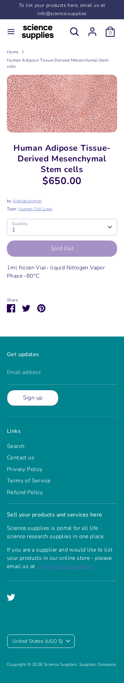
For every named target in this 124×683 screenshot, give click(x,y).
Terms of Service (29, 480)
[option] (62, 103)
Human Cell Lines (35, 209)
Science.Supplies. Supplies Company (80, 664)
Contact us (20, 457)
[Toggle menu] (11, 32)
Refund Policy (25, 492)
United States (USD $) (37, 641)
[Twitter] (11, 597)
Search (15, 446)
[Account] (92, 29)
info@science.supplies (65, 566)
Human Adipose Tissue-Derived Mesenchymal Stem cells (57, 63)
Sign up (33, 398)
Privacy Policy (25, 469)
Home (13, 52)
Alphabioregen (27, 201)
